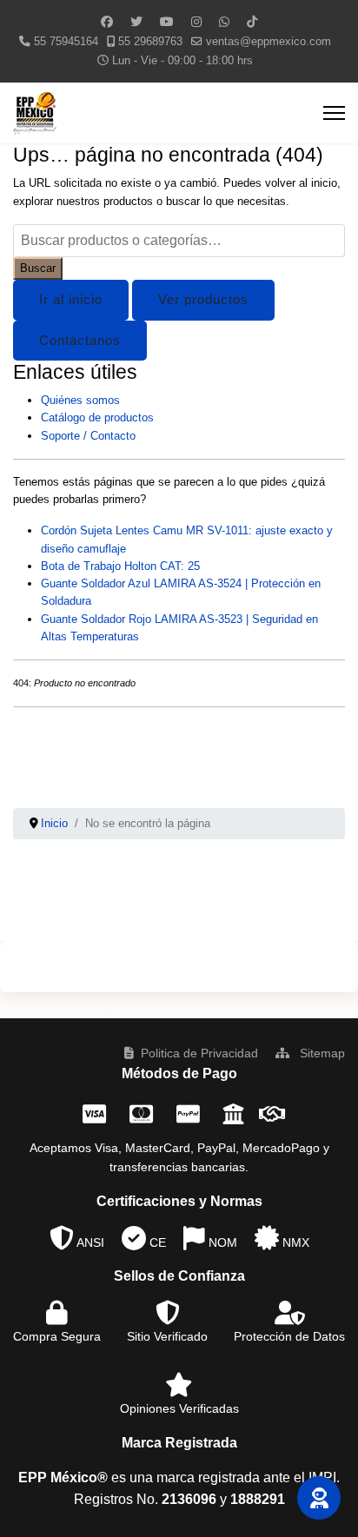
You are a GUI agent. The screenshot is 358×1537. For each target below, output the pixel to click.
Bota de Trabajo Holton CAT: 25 (120, 566)
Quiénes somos (80, 400)
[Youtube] (167, 22)
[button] (319, 1498)
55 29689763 (150, 42)
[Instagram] (196, 22)
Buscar (38, 268)
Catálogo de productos (97, 417)
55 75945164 (66, 42)
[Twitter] (136, 22)
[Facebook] (107, 22)
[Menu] (334, 113)
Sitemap (320, 1053)
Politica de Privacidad (199, 1053)
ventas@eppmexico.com (268, 42)
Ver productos (203, 299)
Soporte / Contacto (88, 435)
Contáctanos (80, 340)
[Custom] (252, 22)
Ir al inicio (71, 299)
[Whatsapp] (224, 22)
